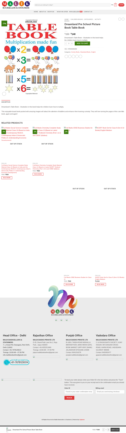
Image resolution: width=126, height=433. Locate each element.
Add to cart (82, 43)
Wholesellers (74, 11)
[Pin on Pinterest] (77, 56)
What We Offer (62, 11)
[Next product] (119, 19)
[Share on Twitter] (69, 56)
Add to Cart (115, 429)
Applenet (82, 419)
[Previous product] (123, 19)
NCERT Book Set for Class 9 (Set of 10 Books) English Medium (109, 278)
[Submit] (109, 5)
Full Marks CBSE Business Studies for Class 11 (77, 278)
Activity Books (75, 52)
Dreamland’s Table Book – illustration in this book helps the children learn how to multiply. (83, 39)
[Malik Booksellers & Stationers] (16, 5)
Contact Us (88, 11)
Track (69, 398)
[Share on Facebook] (66, 56)
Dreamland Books (85, 52)
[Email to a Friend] (73, 56)
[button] (114, 5)
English (93, 52)
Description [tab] (5, 102)
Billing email (100, 388)
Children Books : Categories (82, 19)
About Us (42, 11)
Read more (7, 177)
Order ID (67, 388)
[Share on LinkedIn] (80, 56)
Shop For (50, 11)
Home (36, 11)
